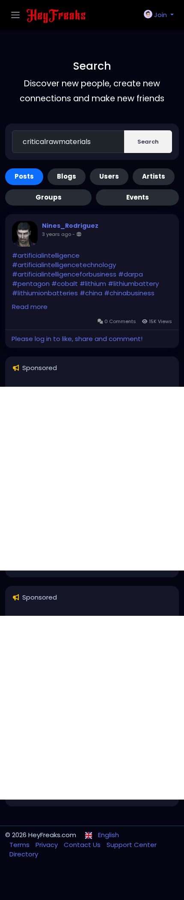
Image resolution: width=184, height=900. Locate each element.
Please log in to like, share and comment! (77, 338)
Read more (29, 306)
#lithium (93, 283)
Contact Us (83, 844)
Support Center (132, 844)
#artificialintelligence (46, 255)
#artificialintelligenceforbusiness (64, 274)
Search (148, 142)
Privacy (47, 844)
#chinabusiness (129, 292)
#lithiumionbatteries (45, 292)
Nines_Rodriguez (70, 225)
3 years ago (56, 234)
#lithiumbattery (133, 283)
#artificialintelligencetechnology (64, 264)
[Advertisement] (92, 479)
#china (91, 292)
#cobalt (64, 283)
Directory (23, 854)
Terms (20, 844)
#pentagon (31, 283)
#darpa (130, 274)
